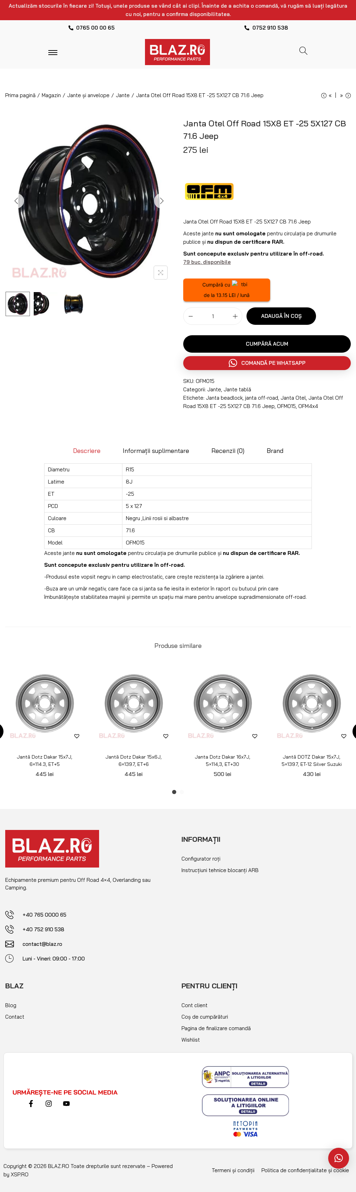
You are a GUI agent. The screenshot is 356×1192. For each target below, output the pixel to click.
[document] (178, 596)
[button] (338, 1158)
